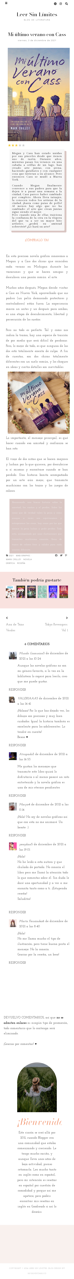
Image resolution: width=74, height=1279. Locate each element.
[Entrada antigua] (63, 618)
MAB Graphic (23, 555)
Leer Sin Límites (37, 14)
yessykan (25, 844)
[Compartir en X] (61, 555)
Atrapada (26, 754)
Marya (24, 804)
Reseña (21, 563)
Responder (17, 689)
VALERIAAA (27, 698)
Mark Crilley (13, 559)
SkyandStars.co (37, 1274)
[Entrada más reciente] (11, 618)
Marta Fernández (31, 921)
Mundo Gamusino (31, 653)
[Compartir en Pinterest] (66, 555)
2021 (11, 555)
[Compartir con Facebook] (56, 555)
